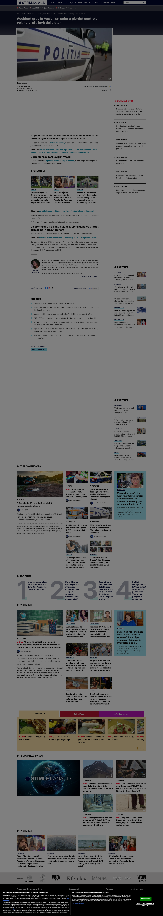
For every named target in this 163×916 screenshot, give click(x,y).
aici (14, 909)
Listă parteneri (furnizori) (78, 903)
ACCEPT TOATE (145, 899)
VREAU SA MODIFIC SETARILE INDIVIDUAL (145, 904)
